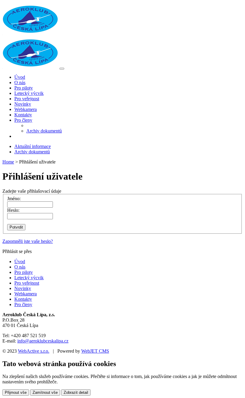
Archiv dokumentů (44, 130)
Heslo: (13, 210)
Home (8, 161)
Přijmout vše (16, 392)
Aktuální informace (32, 146)
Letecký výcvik (29, 93)
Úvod (19, 77)
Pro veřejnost (26, 98)
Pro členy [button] (23, 120)
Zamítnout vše (45, 392)
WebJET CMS (95, 351)
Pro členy (23, 304)
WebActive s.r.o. (33, 351)
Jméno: (14, 198)
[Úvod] (30, 67)
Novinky (22, 104)
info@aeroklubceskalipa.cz (42, 340)
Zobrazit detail (76, 392)
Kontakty (23, 114)
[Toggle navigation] (61, 69)
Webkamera (25, 109)
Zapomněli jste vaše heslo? (27, 241)
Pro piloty (23, 87)
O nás (19, 82)
